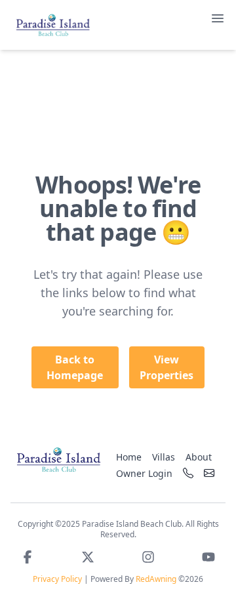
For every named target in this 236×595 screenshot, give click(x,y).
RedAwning (156, 579)
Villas (163, 457)
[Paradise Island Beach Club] (58, 459)
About (199, 457)
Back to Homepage (75, 367)
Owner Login (144, 473)
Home (129, 457)
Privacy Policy (57, 579)
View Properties (166, 367)
